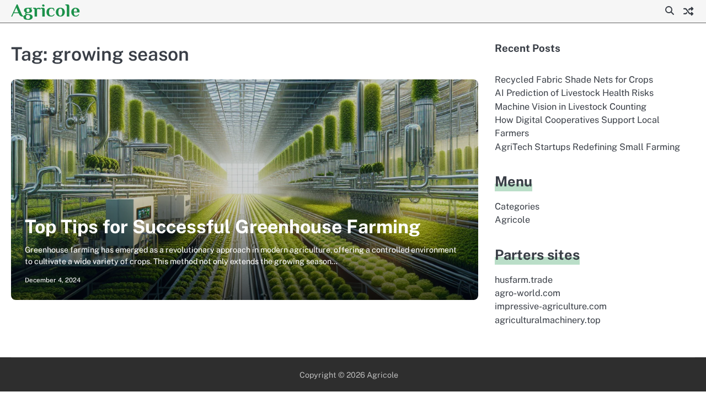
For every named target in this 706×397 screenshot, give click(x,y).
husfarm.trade (524, 280)
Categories (517, 206)
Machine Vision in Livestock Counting (570, 106)
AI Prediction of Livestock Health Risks (574, 93)
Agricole (45, 10)
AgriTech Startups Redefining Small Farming (587, 147)
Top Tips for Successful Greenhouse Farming (222, 227)
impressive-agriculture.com (551, 306)
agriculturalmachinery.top (548, 320)
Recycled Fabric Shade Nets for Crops (574, 79)
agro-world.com (527, 293)
